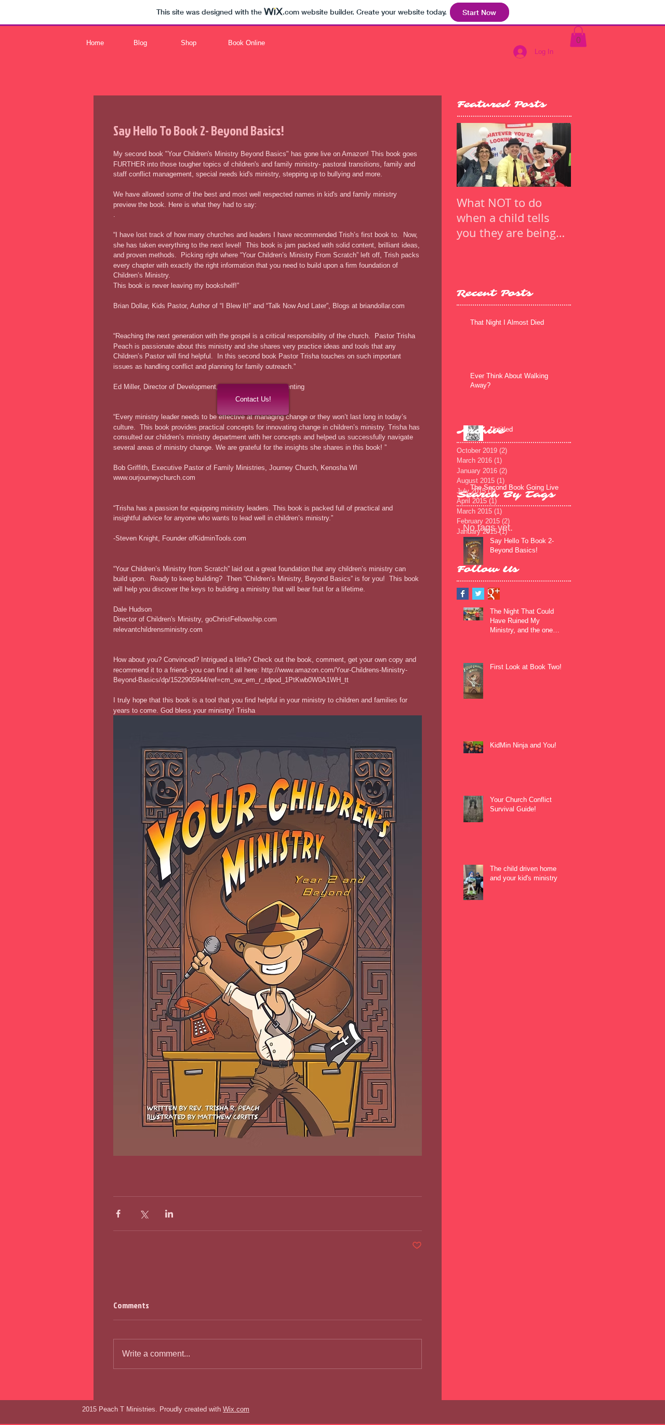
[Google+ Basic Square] (494, 594)
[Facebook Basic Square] (463, 594)
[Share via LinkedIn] (169, 1214)
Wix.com (236, 1409)
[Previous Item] (473, 155)
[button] (578, 36)
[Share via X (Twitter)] (144, 1214)
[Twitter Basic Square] (478, 594)
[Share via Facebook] (118, 1214)
